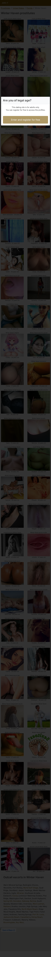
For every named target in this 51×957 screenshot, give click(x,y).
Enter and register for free (25, 119)
